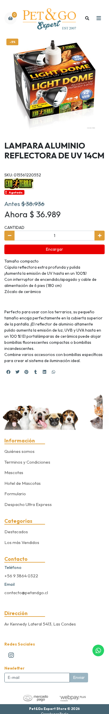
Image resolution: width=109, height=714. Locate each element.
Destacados (16, 531)
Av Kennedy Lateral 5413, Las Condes (40, 624)
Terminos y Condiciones (27, 462)
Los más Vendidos (21, 542)
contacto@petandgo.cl (26, 592)
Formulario (15, 493)
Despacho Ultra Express (28, 504)
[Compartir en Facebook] (8, 372)
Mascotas (13, 472)
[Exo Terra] (18, 183)
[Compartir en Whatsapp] (53, 372)
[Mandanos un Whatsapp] (98, 650)
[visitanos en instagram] (11, 655)
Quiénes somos (19, 451)
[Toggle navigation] (98, 18)
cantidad (14, 227)
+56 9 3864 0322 (21, 576)
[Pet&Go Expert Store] (49, 18)
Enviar (79, 677)
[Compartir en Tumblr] (35, 372)
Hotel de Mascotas (22, 483)
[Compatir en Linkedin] (44, 372)
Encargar (54, 249)
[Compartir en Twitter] (17, 372)
